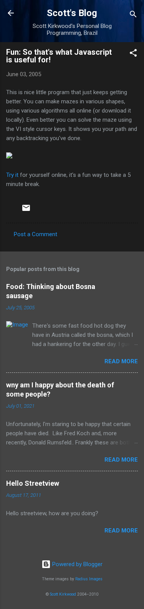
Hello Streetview (32, 483)
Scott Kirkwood (63, 594)
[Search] (133, 15)
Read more (121, 361)
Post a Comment (35, 234)
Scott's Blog (72, 13)
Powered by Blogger (77, 564)
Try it (12, 174)
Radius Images (89, 578)
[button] (133, 54)
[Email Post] (26, 210)
